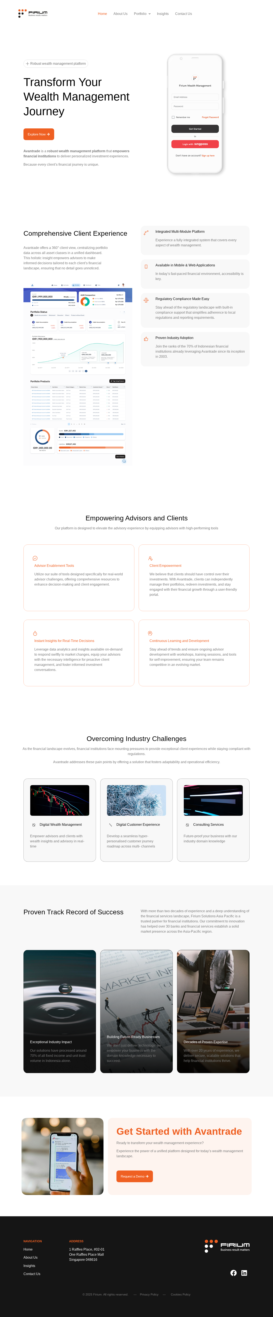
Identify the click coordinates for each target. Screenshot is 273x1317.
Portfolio (140, 14)
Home (102, 14)
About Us (120, 14)
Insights (163, 14)
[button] (142, 14)
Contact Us (183, 14)
